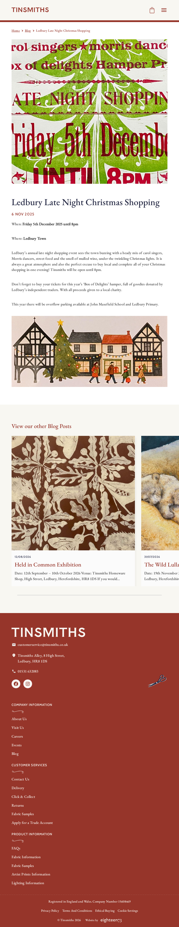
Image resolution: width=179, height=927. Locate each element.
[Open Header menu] (163, 10)
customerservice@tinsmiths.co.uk (43, 644)
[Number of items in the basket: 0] (152, 10)
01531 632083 (28, 671)
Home (16, 30)
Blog (28, 30)
